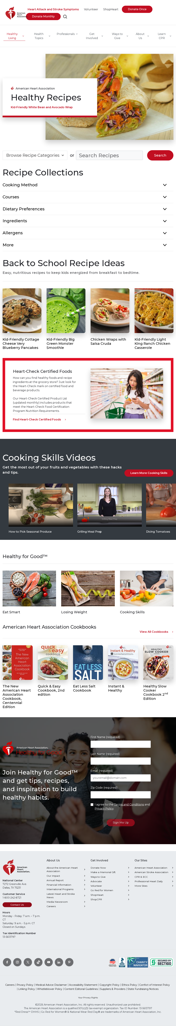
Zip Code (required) (104, 787)
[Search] (65, 17)
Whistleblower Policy (49, 989)
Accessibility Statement (83, 984)
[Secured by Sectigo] (161, 962)
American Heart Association (151, 867)
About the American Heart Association (62, 869)
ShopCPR (96, 899)
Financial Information (59, 884)
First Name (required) (105, 737)
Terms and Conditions (129, 804)
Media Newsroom (57, 901)
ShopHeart (97, 895)
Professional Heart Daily (149, 881)
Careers (51, 906)
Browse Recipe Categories (32, 155)
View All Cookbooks (154, 631)
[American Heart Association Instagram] (17, 962)
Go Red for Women (102, 890)
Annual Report (55, 880)
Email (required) (102, 770)
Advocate (96, 881)
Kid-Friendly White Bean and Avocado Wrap (42, 107)
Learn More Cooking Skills (148, 473)
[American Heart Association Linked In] (58, 962)
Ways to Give (98, 876)
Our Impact (53, 875)
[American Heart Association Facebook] (7, 962)
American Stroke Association (151, 872)
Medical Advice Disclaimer (51, 984)
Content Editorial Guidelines (81, 989)
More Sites (141, 885)
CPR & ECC (141, 876)
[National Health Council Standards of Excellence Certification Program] (112, 962)
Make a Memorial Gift (103, 872)
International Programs (60, 889)
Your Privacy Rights (88, 997)
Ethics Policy (129, 984)
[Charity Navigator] (137, 962)
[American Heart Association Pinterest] (69, 962)
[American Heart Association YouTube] (48, 962)
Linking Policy (26, 989)
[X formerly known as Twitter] (27, 962)
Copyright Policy (109, 984)
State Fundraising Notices (143, 989)
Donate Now (98, 867)
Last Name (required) (105, 754)
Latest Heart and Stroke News (61, 896)
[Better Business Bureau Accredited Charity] (122, 962)
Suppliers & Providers (112, 989)
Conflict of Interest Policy (154, 984)
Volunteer (96, 885)
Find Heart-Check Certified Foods (37, 419)
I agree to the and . (122, 806)
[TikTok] (38, 962)
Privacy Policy (104, 808)
